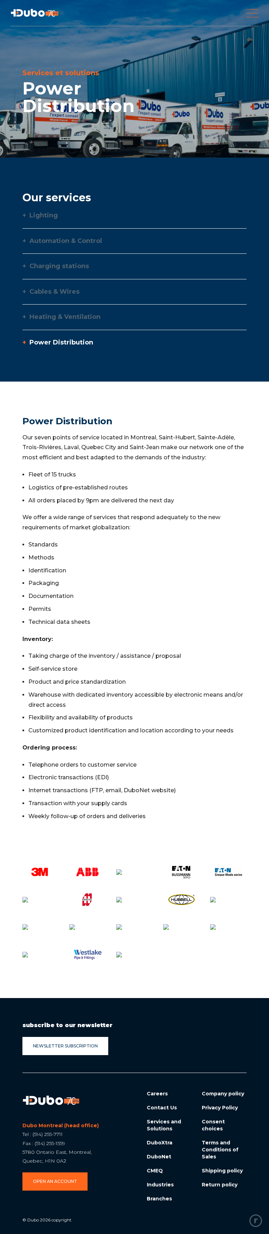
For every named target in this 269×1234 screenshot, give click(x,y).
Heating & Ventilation (61, 317)
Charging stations (55, 266)
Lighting (40, 215)
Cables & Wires (51, 291)
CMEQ (155, 1170)
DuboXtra (159, 1142)
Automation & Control (62, 241)
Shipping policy (222, 1170)
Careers (157, 1093)
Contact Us (162, 1107)
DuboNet (159, 1156)
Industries (160, 1184)
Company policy (223, 1093)
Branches (159, 1198)
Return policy (219, 1184)
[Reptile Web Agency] (255, 1220)
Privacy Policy (220, 1107)
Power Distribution (57, 342)
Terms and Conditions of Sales (220, 1149)
